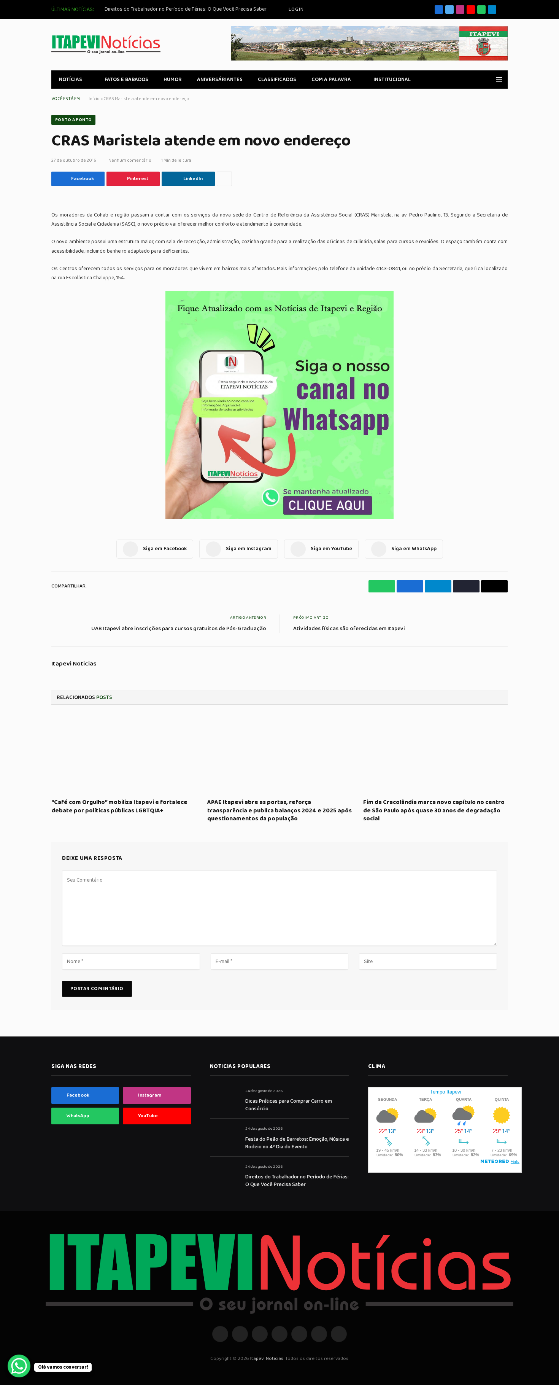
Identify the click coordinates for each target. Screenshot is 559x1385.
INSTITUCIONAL (392, 79)
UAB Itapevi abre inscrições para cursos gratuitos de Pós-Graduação (178, 628)
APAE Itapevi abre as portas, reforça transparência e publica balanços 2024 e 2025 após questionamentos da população (279, 810)
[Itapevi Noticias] (105, 45)
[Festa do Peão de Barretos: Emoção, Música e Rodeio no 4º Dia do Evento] (224, 1137)
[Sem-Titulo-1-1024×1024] (279, 517)
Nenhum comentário (129, 160)
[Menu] (499, 79)
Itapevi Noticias (74, 664)
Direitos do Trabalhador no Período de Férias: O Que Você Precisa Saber (186, 9)
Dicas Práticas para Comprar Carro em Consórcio (288, 1105)
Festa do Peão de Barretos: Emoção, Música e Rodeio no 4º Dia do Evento (297, 1143)
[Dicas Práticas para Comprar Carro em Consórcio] (224, 1099)
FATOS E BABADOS (126, 79)
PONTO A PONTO (73, 119)
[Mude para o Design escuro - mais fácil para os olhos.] (488, 79)
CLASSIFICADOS (277, 79)
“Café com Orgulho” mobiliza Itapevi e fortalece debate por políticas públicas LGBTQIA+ (119, 806)
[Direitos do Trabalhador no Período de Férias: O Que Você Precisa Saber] (224, 1175)
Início (94, 98)
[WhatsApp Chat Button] (19, 1366)
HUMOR (173, 79)
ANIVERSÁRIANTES (220, 79)
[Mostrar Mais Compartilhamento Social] (224, 179)
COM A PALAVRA (331, 79)
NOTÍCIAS (70, 79)
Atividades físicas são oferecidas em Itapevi (349, 628)
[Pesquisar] (505, 9)
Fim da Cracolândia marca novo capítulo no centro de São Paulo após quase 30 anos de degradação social (434, 810)
